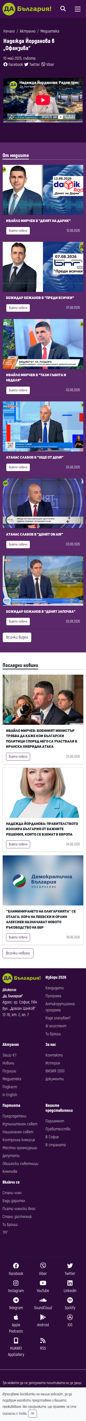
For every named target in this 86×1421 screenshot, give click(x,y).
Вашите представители (59, 1108)
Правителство (58, 1129)
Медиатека (49, 31)
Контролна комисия (19, 1139)
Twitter (34, 64)
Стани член (12, 1192)
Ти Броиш (53, 1033)
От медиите (16, 155)
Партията (11, 1105)
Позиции (9, 1071)
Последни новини (20, 665)
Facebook (15, 64)
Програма (53, 996)
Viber (49, 64)
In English (10, 1094)
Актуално (27, 31)
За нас (51, 1044)
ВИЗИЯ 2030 (55, 1071)
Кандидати (55, 988)
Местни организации (20, 1147)
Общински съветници (20, 1163)
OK (32, 1414)
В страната (56, 1144)
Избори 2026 (56, 977)
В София (52, 1137)
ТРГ (5, 1232)
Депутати (11, 1155)
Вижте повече (18, 231)
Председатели (14, 1116)
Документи (55, 1079)
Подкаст (10, 1086)
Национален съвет (18, 1132)
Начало (9, 31)
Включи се (11, 1182)
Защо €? (9, 1055)
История (53, 1063)
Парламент (55, 1121)
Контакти (54, 1055)
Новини (8, 1063)
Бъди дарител (14, 1200)
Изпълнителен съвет (20, 1124)
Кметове (10, 1171)
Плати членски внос (19, 1208)
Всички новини (18, 953)
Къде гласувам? (58, 1018)
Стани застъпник (17, 1216)
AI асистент (56, 1026)
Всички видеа (17, 637)
